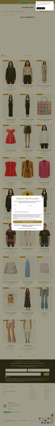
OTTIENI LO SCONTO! (27, 222)
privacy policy (34, 218)
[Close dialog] (42, 197)
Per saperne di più (41, 8)
